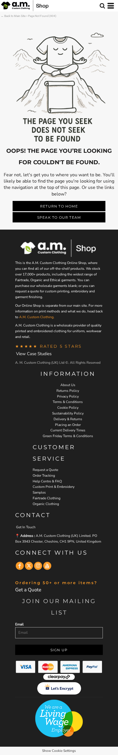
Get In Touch (26, 527)
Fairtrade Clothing (46, 498)
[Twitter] (29, 566)
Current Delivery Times (67, 430)
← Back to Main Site (13, 15)
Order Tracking (44, 475)
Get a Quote (28, 589)
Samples (39, 492)
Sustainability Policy (68, 413)
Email (19, 624)
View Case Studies (34, 354)
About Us (67, 385)
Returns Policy (67, 390)
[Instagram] (38, 566)
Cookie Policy (67, 407)
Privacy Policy (68, 396)
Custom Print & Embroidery (53, 486)
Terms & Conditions (68, 402)
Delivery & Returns (68, 419)
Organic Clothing (46, 504)
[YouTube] (47, 566)
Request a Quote (45, 470)
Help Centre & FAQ (47, 481)
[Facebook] (20, 566)
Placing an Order (68, 425)
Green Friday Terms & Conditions (68, 436)
